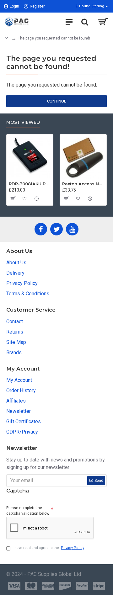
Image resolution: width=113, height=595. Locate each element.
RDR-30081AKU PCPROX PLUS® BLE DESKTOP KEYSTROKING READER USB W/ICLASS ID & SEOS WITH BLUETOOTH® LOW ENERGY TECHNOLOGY (30, 183)
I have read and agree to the (48, 548)
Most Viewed (23, 122)
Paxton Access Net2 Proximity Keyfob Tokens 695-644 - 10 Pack (83, 183)
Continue (56, 101)
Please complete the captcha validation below (27, 511)
